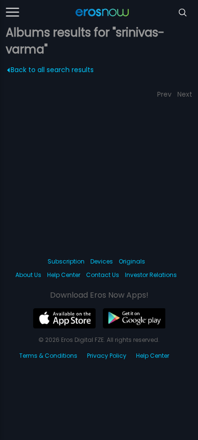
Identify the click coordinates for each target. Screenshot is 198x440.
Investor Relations (151, 275)
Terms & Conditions (48, 356)
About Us (28, 275)
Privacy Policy (106, 356)
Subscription (66, 261)
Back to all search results (52, 70)
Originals (132, 261)
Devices (101, 261)
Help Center (63, 275)
